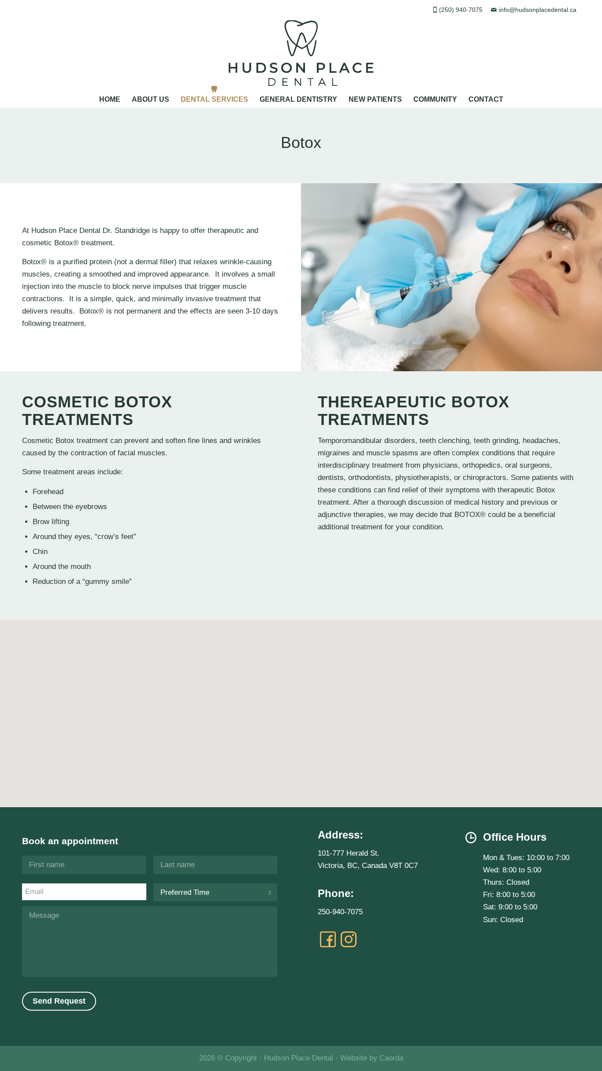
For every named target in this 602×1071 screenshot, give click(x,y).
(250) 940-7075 (461, 9)
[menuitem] (109, 97)
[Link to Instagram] (349, 939)
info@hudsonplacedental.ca (537, 9)
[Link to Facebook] (328, 939)
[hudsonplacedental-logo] (301, 53)
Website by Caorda (371, 1058)
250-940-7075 (340, 912)
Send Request (59, 1001)
